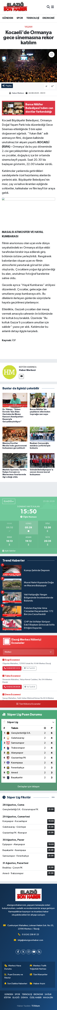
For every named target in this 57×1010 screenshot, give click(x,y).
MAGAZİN (48, 997)
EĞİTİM (7, 997)
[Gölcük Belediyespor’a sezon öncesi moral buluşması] (42, 460)
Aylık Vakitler (10, 551)
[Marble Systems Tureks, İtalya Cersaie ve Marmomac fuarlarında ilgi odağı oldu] (14, 460)
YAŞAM (28, 27)
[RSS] (39, 951)
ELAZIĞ (16, 997)
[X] (23, 951)
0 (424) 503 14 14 (13, 668)
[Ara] (48, 7)
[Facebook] (18, 951)
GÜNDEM (7, 18)
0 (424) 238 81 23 (30, 934)
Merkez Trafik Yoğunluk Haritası (38, 967)
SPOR (20, 18)
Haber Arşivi (39, 983)
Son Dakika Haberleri (17, 983)
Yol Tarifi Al (30, 668)
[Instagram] (28, 951)
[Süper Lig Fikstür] (53, 797)
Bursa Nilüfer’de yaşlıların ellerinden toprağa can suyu (40, 411)
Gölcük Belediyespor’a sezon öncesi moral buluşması (41, 472)
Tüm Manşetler (40, 974)
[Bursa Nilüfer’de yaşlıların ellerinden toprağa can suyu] (42, 400)
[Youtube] (33, 951)
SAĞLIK (48, 994)
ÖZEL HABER (36, 997)
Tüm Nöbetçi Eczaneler (29, 704)
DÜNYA (24, 997)
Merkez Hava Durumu (12, 967)
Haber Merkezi (18, 93)
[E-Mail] (21, 376)
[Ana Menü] (52, 7)
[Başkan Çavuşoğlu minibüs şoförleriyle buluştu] (42, 434)
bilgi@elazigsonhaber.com (30, 940)
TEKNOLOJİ (32, 18)
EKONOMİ (48, 18)
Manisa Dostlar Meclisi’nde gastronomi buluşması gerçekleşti (14, 445)
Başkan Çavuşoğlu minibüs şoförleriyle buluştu (40, 445)
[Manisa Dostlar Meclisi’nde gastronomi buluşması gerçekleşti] (14, 434)
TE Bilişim (35, 1006)
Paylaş (9, 86)
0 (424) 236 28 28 (13, 687)
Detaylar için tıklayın (28, 786)
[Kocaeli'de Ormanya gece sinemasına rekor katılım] (28, 65)
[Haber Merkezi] (9, 372)
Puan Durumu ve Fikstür (13, 976)
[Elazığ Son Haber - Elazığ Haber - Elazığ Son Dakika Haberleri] (15, 7)
